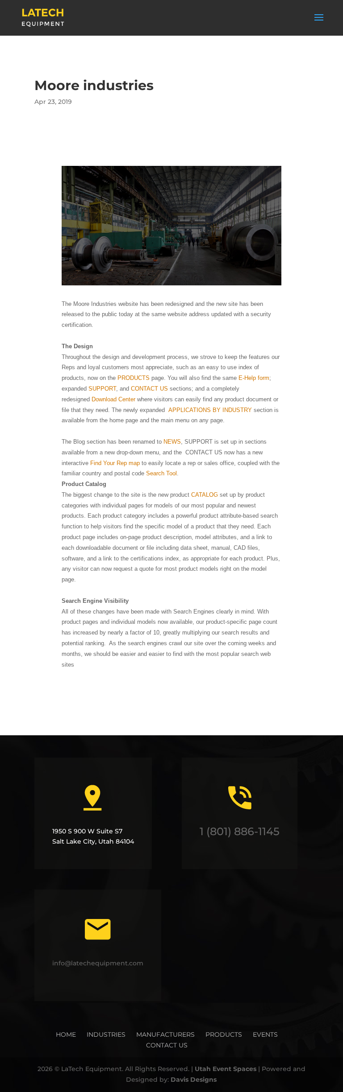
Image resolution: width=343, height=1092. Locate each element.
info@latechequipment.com (97, 963)
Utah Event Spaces (226, 1069)
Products (223, 1034)
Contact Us (167, 1045)
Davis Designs (194, 1080)
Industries (106, 1034)
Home (66, 1034)
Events (265, 1034)
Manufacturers (165, 1034)
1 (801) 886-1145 (240, 831)
